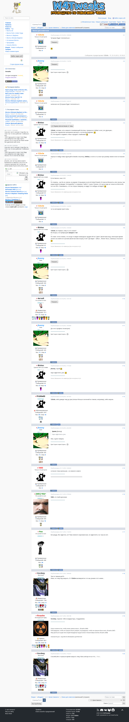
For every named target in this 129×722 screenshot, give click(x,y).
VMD (41, 467)
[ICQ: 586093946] (58, 424)
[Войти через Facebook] (15, 60)
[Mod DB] (113, 710)
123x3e (41, 34)
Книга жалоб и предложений (45, 711)
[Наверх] (122, 710)
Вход (109, 18)
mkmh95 (7, 95)
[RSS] (97, 710)
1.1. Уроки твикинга (52, 27)
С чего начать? (10, 709)
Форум (33, 27)
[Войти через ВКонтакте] (11, 60)
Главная (8, 23)
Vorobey (41, 573)
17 (124, 532)
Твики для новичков (68, 27)
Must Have (8, 713)
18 (124, 573)
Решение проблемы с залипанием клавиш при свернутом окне (16, 120)
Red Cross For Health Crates (14, 93)
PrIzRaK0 (41, 396)
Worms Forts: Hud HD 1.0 (13, 97)
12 (124, 366)
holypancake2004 (10, 77)
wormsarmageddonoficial (12, 102)
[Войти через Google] (21, 60)
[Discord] (101, 710)
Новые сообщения (102, 22)
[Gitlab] (109, 710)
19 (124, 616)
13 (124, 396)
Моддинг (41, 27)
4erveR (41, 298)
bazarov (7, 99)
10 (124, 299)
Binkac (41, 122)
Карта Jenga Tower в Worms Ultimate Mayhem (16, 90)
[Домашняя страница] (60, 570)
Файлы (7, 29)
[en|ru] (13, 189)
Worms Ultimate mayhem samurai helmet (16, 101)
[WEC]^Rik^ (41, 494)
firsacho (41, 615)
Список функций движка (14, 123)
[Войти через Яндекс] (18, 60)
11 (124, 325)
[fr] (12, 199)
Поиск (119, 22)
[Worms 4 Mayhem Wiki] (9, 203)
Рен (41, 531)
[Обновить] (6, 169)
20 (124, 653)
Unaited (20, 75)
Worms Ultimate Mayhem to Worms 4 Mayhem (16, 112)
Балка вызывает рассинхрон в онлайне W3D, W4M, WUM (16, 116)
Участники (112, 22)
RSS (123, 22)
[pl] (14, 197)
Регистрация (102, 18)
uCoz (116, 715)
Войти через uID (119, 18)
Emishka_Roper (9, 118)
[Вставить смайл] (27, 169)
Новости (8, 27)
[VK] (105, 710)
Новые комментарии (12, 51)
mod (13, 187)
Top (12, 29)
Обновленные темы (88, 22)
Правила (8, 25)
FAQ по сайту (9, 711)
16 (124, 494)
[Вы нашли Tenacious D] (6, 109)
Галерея (8, 49)
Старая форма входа (16, 64)
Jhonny (41, 61)
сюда (26, 207)
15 (124, 468)
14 (124, 428)
